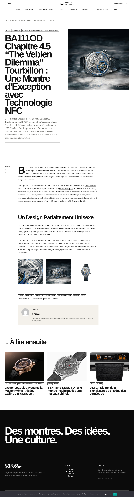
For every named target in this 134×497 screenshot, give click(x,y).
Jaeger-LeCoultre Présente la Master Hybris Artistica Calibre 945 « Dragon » (23, 390)
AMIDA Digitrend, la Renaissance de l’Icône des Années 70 (108, 390)
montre (83, 295)
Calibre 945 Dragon (11, 383)
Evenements (73, 9)
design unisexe (16, 30)
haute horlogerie (90, 185)
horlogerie (50, 243)
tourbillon (63, 167)
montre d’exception (66, 188)
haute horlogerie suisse (51, 30)
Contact (116, 9)
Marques (71, 474)
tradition (55, 298)
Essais (61, 9)
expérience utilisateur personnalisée (32, 30)
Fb (5, 169)
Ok (115, 494)
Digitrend (99, 383)
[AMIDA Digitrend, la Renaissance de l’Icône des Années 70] (109, 366)
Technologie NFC (37, 298)
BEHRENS (56, 383)
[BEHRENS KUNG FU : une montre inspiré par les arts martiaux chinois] (66, 366)
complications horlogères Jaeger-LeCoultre (30, 383)
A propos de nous (102, 9)
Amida (92, 383)
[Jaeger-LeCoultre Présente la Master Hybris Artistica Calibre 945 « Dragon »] (24, 366)
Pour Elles (86, 9)
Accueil (17, 9)
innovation (76, 295)
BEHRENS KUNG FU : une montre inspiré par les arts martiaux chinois (64, 390)
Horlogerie (30, 9)
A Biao (50, 383)
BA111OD (8, 30)
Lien (6, 175)
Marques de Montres (46, 9)
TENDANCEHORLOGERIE (13, 466)
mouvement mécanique (25, 298)
